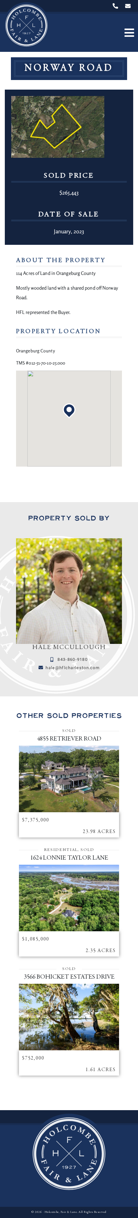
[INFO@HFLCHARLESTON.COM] (129, 6)
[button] (129, 32)
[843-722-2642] (116, 6)
